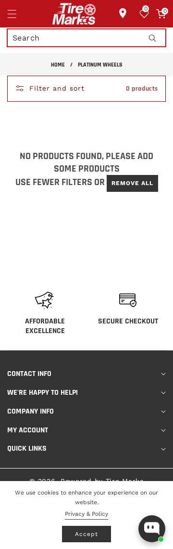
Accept (86, 534)
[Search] (152, 37)
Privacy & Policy (86, 513)
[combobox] (86, 37)
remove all (132, 183)
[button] (17, 14)
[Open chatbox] (151, 528)
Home (58, 64)
